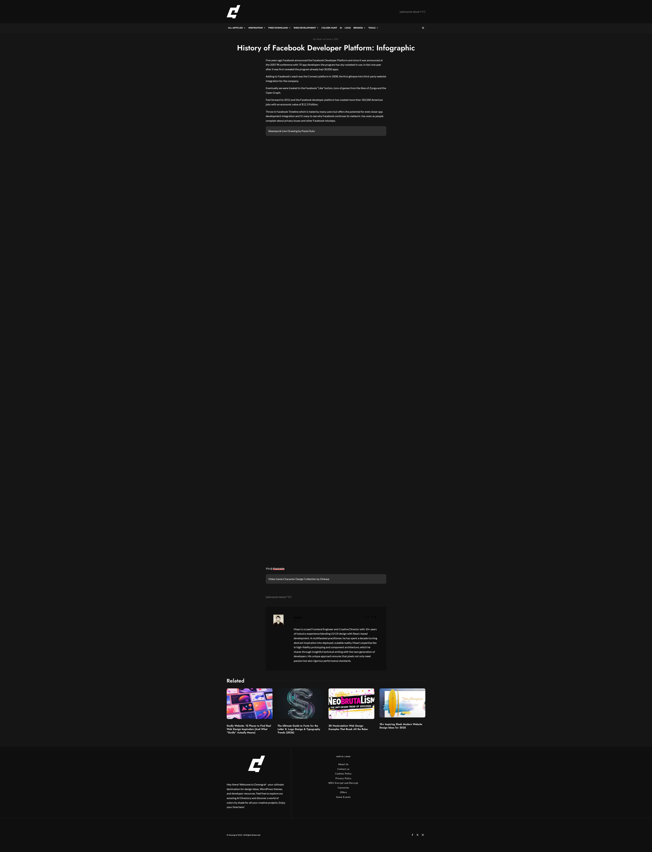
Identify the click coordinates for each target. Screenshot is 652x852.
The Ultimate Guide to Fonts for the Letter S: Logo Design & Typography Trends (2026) (299, 729)
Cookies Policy (343, 773)
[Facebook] (412, 835)
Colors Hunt (329, 27)
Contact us (343, 769)
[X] (417, 835)
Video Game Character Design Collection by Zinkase (298, 579)
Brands (358, 27)
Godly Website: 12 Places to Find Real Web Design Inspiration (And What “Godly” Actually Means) (249, 729)
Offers (343, 792)
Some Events (343, 797)
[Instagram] (422, 835)
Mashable (278, 568)
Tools (372, 27)
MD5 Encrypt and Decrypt (343, 783)
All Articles (235, 27)
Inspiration (255, 27)
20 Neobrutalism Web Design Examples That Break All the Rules (348, 727)
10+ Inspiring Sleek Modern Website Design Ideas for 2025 (400, 726)
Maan (298, 617)
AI (341, 27)
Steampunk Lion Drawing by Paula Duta (291, 131)
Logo (348, 27)
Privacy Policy (343, 778)
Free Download (278, 27)
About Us (343, 764)
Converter (343, 787)
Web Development (305, 27)
